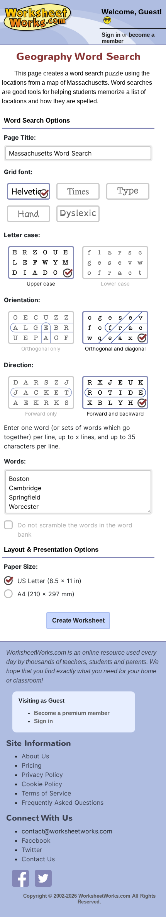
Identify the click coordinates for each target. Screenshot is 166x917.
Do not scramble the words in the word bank (74, 529)
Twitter (32, 850)
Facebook (36, 840)
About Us (35, 756)
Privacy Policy (42, 774)
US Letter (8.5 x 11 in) (49, 581)
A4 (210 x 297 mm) (46, 594)
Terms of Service (46, 793)
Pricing (32, 765)
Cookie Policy (42, 784)
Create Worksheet (78, 620)
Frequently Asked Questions (62, 802)
